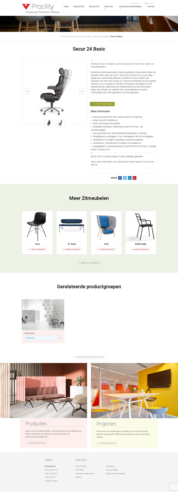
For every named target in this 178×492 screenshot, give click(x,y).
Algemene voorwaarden (115, 473)
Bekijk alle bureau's (90, 263)
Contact (150, 3)
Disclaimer (110, 466)
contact (146, 161)
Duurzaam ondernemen (130, 6)
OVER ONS (108, 6)
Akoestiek (30, 333)
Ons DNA (79, 470)
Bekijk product (38, 249)
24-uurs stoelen (85, 36)
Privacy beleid (111, 470)
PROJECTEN (94, 6)
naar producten (37, 443)
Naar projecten (108, 443)
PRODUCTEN (79, 6)
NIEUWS (151, 6)
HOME (66, 6)
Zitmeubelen (103, 36)
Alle (94, 36)
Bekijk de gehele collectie (90, 357)
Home (63, 36)
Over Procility (80, 466)
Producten (72, 36)
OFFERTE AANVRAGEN (103, 104)
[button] (27, 91)
